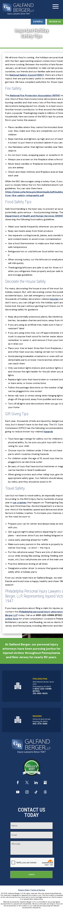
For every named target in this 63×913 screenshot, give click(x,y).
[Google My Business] (45, 783)
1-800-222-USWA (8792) (42, 689)
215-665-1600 (40, 693)
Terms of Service (38, 890)
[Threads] (45, 792)
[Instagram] (27, 792)
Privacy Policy (24, 890)
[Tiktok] (36, 792)
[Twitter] (27, 783)
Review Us (55, 21)
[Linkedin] (36, 783)
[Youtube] (18, 792)
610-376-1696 (40, 723)
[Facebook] (18, 783)
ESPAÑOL (38, 21)
